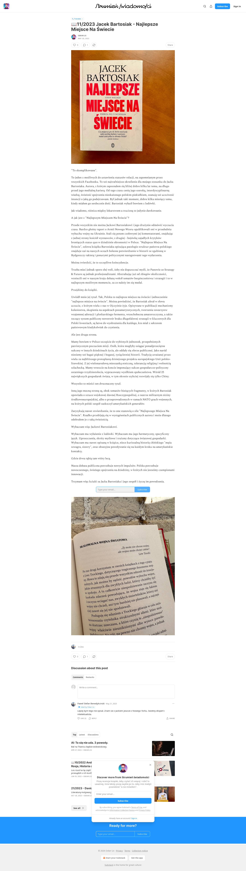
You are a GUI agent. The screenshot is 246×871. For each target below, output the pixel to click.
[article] (123, 748)
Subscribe (222, 6)
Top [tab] (74, 734)
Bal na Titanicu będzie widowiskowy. (89, 746)
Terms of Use (136, 807)
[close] (150, 765)
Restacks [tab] (90, 677)
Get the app (137, 857)
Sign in (237, 6)
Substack (109, 865)
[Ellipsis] (173, 703)
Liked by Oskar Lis (87, 707)
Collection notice (140, 850)
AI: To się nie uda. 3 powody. (89, 742)
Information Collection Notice (122, 810)
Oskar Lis (82, 36)
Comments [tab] (78, 677)
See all (76, 808)
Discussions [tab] (93, 734)
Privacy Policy (144, 810)
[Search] (205, 6)
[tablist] (83, 677)
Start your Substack (115, 857)
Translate (77, 19)
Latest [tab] (82, 734)
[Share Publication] (211, 6)
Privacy (119, 850)
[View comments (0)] (98, 753)
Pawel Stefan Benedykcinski (91, 703)
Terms (127, 850)
